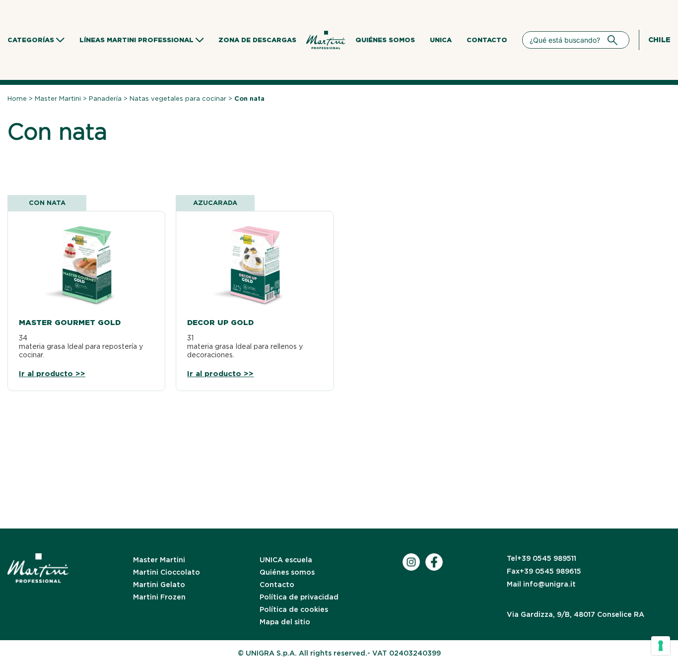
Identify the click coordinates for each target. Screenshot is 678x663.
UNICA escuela (286, 560)
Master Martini (58, 98)
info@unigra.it (541, 584)
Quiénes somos (385, 40)
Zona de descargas (257, 40)
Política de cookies (294, 609)
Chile (659, 40)
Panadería (105, 98)
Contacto (487, 40)
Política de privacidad (299, 597)
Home (17, 98)
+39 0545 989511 (541, 558)
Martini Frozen (159, 597)
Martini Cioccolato (166, 572)
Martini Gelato (159, 585)
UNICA (441, 40)
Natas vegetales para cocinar (178, 98)
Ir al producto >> (52, 374)
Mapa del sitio (285, 622)
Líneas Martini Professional (136, 40)
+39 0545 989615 (544, 571)
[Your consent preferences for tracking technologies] (660, 645)
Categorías (30, 40)
